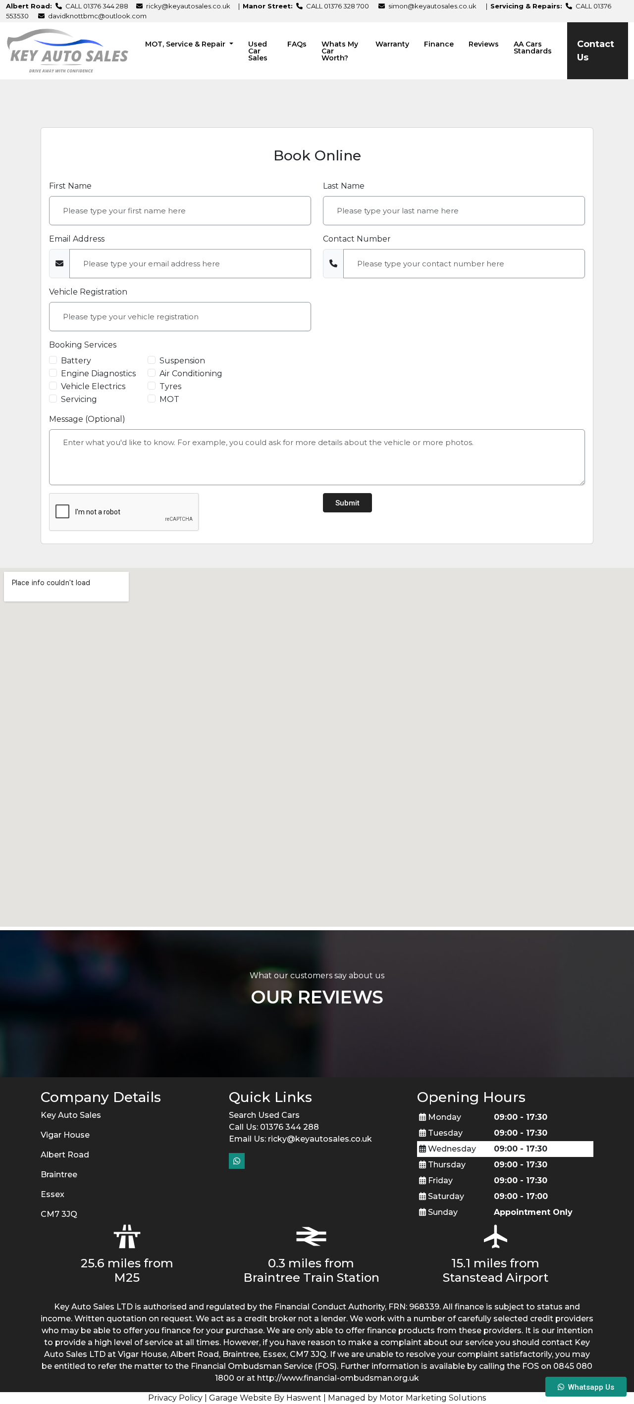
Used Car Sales (257, 51)
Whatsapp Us (589, 1387)
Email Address (77, 239)
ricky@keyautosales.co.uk (188, 6)
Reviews (484, 44)
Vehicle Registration (88, 292)
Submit (347, 503)
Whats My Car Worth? (339, 51)
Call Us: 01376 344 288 (274, 1127)
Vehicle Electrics (93, 386)
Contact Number (357, 239)
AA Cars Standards (533, 47)
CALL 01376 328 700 (337, 6)
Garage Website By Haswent (265, 1398)
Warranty (392, 44)
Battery (76, 360)
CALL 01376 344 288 (96, 6)
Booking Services (82, 345)
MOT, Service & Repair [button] (186, 44)
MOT (169, 399)
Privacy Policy (175, 1398)
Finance (439, 44)
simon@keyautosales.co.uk (432, 6)
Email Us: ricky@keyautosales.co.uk (300, 1139)
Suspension (182, 360)
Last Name (344, 186)
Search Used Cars (264, 1115)
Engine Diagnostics (98, 373)
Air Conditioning (190, 373)
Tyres (170, 386)
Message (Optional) (87, 419)
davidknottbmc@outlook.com (97, 16)
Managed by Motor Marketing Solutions (407, 1398)
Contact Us (595, 51)
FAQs (297, 44)
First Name (70, 186)
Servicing (79, 399)
